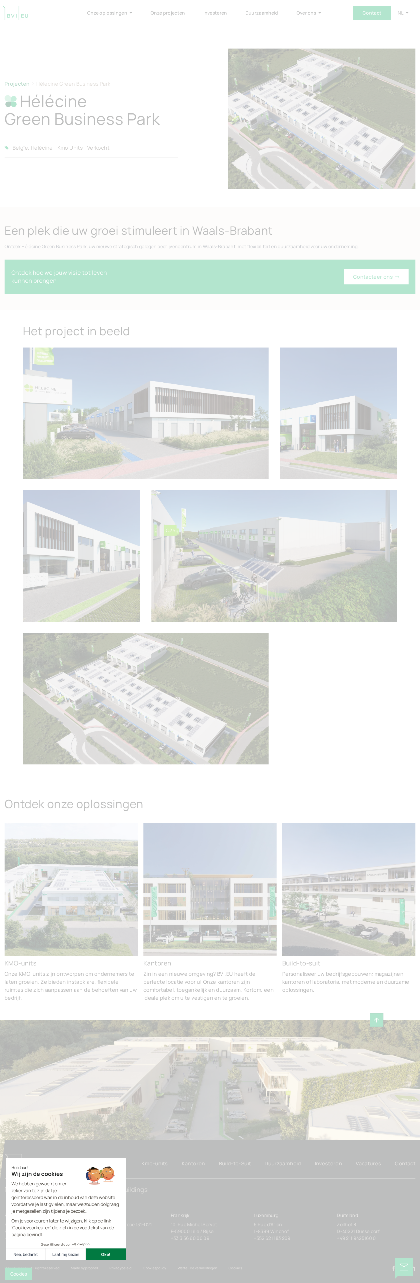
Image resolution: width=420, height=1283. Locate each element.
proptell (91, 1268)
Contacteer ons (373, 276)
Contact (372, 13)
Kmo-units (154, 1163)
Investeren (328, 1163)
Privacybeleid (120, 1268)
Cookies (235, 1268)
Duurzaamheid (283, 1163)
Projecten (17, 83)
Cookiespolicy (154, 1268)
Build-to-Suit (235, 1163)
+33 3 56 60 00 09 (190, 1238)
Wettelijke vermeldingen (197, 1268)
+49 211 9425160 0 (356, 1238)
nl (400, 13)
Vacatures (368, 1163)
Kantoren (193, 1163)
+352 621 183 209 (272, 1238)
